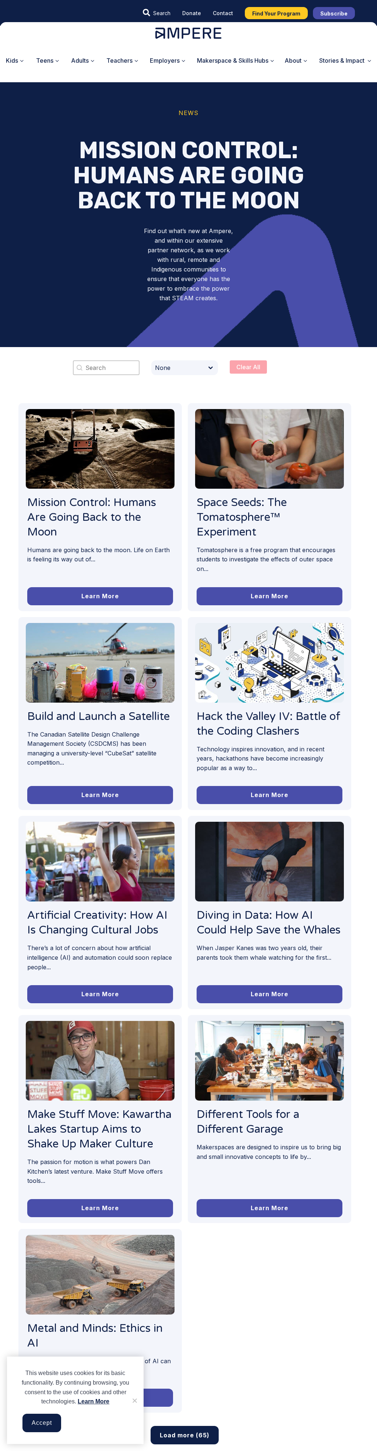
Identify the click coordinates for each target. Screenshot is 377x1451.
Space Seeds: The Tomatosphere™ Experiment (242, 517)
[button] (156, 12)
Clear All (248, 367)
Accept (42, 1423)
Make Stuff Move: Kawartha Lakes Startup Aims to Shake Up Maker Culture (99, 1129)
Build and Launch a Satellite (98, 716)
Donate (191, 13)
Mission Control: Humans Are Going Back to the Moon (91, 517)
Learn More (93, 1401)
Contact (223, 13)
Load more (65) (184, 1435)
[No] (134, 1400)
